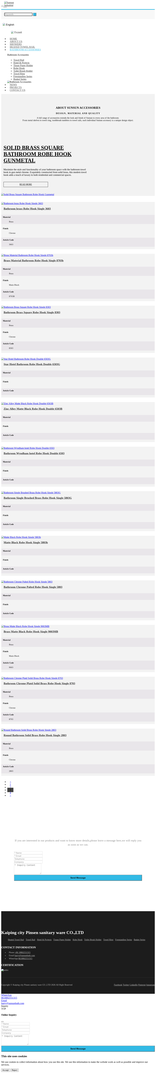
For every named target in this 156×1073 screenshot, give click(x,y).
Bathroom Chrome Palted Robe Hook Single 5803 (33, 587)
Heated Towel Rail (16, 940)
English (10, 24)
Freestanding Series (22, 76)
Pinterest (142, 985)
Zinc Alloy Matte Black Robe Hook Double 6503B (33, 408)
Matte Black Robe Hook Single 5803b (26, 542)
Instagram (150, 985)
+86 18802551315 (22, 952)
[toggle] (2, 6)
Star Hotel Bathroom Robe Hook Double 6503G (32, 364)
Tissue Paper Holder (23, 65)
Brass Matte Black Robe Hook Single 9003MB (31, 631)
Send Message (78, 878)
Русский (18, 32)
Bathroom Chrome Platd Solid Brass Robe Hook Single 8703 (39, 683)
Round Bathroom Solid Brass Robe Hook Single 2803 (35, 735)
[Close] (2, 1021)
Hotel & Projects (21, 62)
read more (26, 184)
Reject (14, 1070)
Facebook (118, 985)
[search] (34, 14)
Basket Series (19, 79)
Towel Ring (19, 73)
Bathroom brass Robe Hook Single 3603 (27, 208)
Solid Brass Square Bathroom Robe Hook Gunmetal (38, 154)
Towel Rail (18, 60)
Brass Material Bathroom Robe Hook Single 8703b (34, 260)
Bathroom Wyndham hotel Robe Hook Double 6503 (34, 453)
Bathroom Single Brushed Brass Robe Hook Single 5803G (38, 497)
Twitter (126, 985)
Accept (5, 1070)
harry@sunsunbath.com (25, 955)
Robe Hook (19, 68)
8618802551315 (25, 958)
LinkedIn (134, 985)
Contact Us (17, 90)
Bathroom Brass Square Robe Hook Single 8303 (32, 312)
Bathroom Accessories (25, 49)
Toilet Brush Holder (23, 71)
